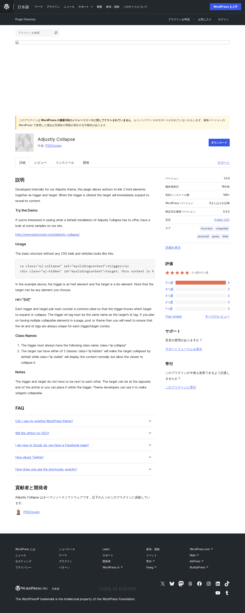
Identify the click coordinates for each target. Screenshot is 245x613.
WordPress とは (25, 549)
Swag (151, 567)
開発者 (107, 561)
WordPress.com (201, 549)
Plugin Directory (25, 19)
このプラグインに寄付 (180, 387)
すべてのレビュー (217, 316)
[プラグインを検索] (56, 33)
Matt (194, 555)
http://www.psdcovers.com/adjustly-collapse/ (47, 234)
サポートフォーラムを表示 (183, 349)
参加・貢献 (153, 549)
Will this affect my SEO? (32, 433)
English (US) (222, 219)
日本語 (55, 588)
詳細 (22, 162)
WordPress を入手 (225, 6)
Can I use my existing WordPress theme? (44, 421)
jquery (215, 236)
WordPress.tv (113, 567)
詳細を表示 (173, 247)
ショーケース (67, 549)
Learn (106, 549)
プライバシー (23, 567)
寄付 (150, 561)
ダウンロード (219, 142)
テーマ (63, 555)
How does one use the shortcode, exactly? (46, 469)
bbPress (197, 561)
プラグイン (65, 561)
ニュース (20, 555)
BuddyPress (199, 567)
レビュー (40, 162)
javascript (203, 236)
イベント (151, 555)
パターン (64, 567)
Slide (225, 236)
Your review (173, 316)
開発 (86, 162)
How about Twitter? (29, 457)
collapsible (222, 228)
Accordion (207, 228)
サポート (223, 162)
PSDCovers (53, 146)
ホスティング (23, 561)
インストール (65, 162)
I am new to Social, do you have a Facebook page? (52, 445)
